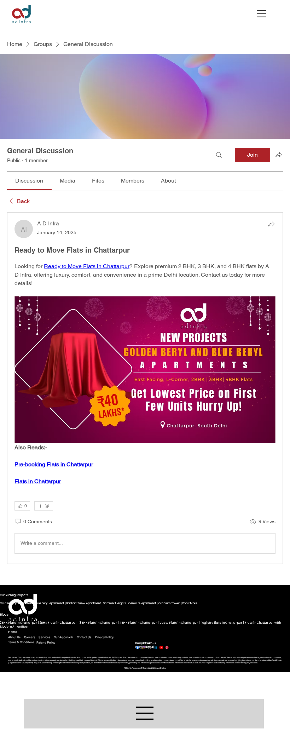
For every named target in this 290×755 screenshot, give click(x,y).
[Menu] (261, 13)
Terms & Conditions (21, 642)
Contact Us (84, 637)
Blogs (4, 614)
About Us (14, 637)
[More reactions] (43, 506)
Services (44, 637)
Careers (29, 637)
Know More (189, 603)
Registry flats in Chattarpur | (223, 623)
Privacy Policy (104, 637)
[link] (29, 180)
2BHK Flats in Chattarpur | (20, 623)
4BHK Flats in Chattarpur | (140, 623)
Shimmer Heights (114, 603)
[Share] (271, 224)
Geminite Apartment (142, 603)
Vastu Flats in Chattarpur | (180, 623)
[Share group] (278, 154)
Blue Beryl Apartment (49, 603)
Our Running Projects (14, 595)
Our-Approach (63, 637)
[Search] (219, 155)
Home (12, 632)
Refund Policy (45, 642)
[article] (145, 388)
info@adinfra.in (144, 647)
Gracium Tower (169, 603)
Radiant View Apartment (83, 603)
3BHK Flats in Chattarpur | (99, 623)
